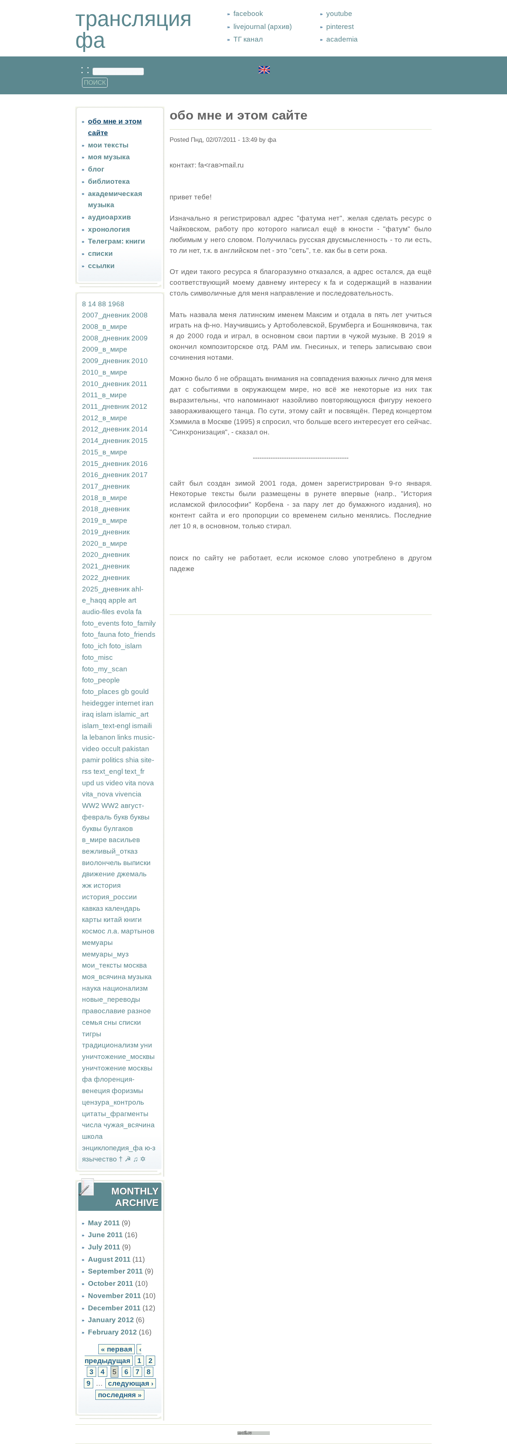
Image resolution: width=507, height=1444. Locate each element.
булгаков (118, 828)
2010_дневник (106, 384)
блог (96, 169)
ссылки (101, 266)
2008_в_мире (104, 326)
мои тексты (108, 145)
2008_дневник (106, 338)
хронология (109, 229)
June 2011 (105, 1235)
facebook (248, 13)
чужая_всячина (129, 1125)
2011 (139, 384)
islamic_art (131, 714)
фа (87, 1079)
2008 (139, 315)
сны (110, 1022)
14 (92, 304)
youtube (339, 13)
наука (91, 988)
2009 (139, 338)
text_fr (134, 771)
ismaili (142, 726)
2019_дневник (106, 532)
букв (121, 817)
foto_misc (97, 657)
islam (104, 714)
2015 (139, 440)
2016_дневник (106, 475)
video (114, 783)
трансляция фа (133, 29)
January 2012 (111, 1320)
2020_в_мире (104, 543)
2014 (139, 429)
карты (92, 919)
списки (100, 253)
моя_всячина (104, 977)
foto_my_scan (104, 669)
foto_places (100, 691)
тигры (91, 1034)
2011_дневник (105, 406)
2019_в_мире (104, 520)
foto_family (138, 623)
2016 (139, 463)
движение (98, 874)
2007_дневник (106, 315)
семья (92, 1022)
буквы (140, 817)
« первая (116, 1349)
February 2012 (112, 1332)
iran (148, 703)
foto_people (101, 680)
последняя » (120, 1395)
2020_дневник (106, 554)
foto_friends (137, 634)
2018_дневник (106, 509)
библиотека (109, 181)
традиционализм (110, 1045)
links (124, 737)
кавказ (92, 908)
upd (88, 783)
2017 (139, 475)
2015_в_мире (104, 452)
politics (113, 760)
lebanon (102, 737)
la (85, 737)
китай (113, 919)
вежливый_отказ (110, 851)
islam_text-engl (106, 726)
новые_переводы (111, 999)
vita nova (139, 783)
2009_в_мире (104, 349)
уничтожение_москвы (118, 1056)
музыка (140, 977)
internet (128, 703)
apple (117, 600)
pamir (91, 760)
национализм (125, 988)
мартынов (137, 931)
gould (140, 691)
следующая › (130, 1383)
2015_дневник (106, 463)
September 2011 (115, 1271)
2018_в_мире (104, 498)
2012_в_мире (104, 418)
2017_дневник (106, 486)
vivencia (128, 794)
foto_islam (125, 646)
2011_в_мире (104, 395)
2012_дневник (106, 429)
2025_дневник (106, 589)
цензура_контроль (113, 1102)
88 (102, 304)
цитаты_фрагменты (115, 1114)
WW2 (90, 805)
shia (132, 760)
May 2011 (104, 1223)
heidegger (98, 703)
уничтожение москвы (117, 1068)
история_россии (109, 897)
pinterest (340, 26)
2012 (139, 406)
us (100, 783)
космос (93, 931)
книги (133, 919)
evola (125, 612)
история (107, 885)
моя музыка (109, 157)
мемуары (97, 942)
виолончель (101, 863)
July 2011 (104, 1247)
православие (103, 1011)
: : (86, 69)
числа (92, 1125)
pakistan (135, 749)
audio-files (98, 612)
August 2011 (109, 1259)
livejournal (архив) (262, 26)
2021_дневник (106, 566)
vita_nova (97, 794)
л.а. (113, 931)
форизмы (127, 1091)
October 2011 (110, 1283)
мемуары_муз (105, 954)
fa (139, 612)
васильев (124, 840)
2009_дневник (106, 361)
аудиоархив (109, 217)
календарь (122, 908)
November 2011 (114, 1296)
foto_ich (94, 646)
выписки (137, 863)
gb (125, 691)
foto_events (101, 623)
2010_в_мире (104, 372)
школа (92, 1136)
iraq (88, 714)
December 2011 (114, 1308)
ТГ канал (248, 39)
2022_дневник (106, 577)
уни (146, 1045)
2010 (139, 361)
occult (110, 749)
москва (135, 965)
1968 (116, 304)
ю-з (150, 1148)
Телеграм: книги (116, 241)
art (132, 600)
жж (87, 885)
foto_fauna (99, 634)
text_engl (108, 771)
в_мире (94, 840)
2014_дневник (106, 440)
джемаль (132, 874)
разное (139, 1011)
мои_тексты (102, 965)
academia (342, 39)
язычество (99, 1159)
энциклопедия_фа (112, 1148)
